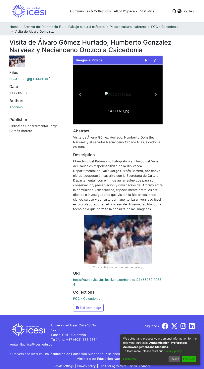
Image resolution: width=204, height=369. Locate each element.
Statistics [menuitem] (147, 11)
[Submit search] (174, 11)
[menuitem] (125, 11)
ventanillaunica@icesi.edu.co (30, 344)
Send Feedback (140, 366)
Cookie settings (63, 366)
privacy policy (173, 351)
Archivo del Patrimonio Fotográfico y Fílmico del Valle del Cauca (43, 27)
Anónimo (16, 107)
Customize (130, 359)
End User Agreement (112, 366)
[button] (80, 94)
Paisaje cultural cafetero (86, 27)
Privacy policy (86, 366)
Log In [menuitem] (187, 11)
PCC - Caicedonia (164, 27)
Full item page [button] (90, 308)
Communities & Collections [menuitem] (90, 11)
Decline (174, 359)
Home (14, 27)
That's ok (189, 359)
